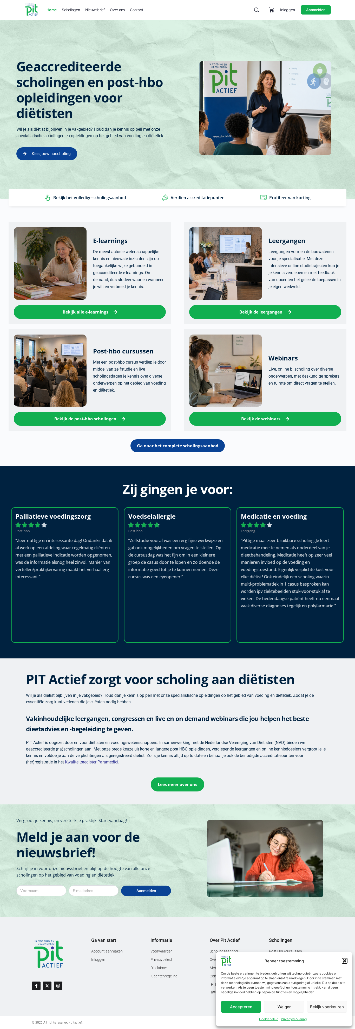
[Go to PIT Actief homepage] (31, 9)
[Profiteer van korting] (263, 197)
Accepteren (241, 1006)
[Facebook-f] (36, 986)
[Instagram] (58, 986)
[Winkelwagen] (271, 10)
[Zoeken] (256, 10)
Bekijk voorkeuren (327, 1006)
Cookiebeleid (268, 1019)
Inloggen (287, 10)
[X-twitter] (47, 986)
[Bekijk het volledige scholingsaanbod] (47, 197)
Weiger (284, 1006)
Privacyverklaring (294, 1019)
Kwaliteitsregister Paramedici (91, 762)
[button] (344, 960)
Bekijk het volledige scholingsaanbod (89, 197)
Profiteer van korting (290, 197)
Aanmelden (315, 10)
